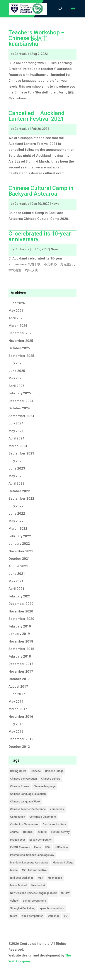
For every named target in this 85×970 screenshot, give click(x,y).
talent (13, 915)
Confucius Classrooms (24, 824)
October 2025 (19, 348)
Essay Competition (40, 839)
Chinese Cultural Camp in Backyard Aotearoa (40, 191)
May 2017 (16, 702)
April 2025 (16, 386)
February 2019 (19, 626)
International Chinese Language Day (32, 854)
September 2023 (21, 453)
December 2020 (20, 604)
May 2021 (16, 581)
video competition (32, 915)
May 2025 (16, 378)
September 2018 (21, 649)
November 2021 (20, 551)
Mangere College (63, 862)
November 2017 (20, 671)
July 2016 (16, 724)
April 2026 (16, 318)
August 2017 (18, 686)
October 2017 (19, 679)
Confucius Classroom (42, 816)
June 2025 (16, 371)
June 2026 (16, 303)
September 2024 (21, 416)
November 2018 (20, 641)
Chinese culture (50, 778)
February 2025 (19, 393)
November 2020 (20, 611)
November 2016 (20, 717)
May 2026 (16, 311)
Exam (37, 847)
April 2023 (16, 483)
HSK (47, 847)
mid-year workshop (22, 877)
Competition (17, 816)
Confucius (22, 54)
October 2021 (19, 559)
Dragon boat (17, 839)
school (14, 900)
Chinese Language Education (28, 793)
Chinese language (45, 786)
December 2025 (20, 333)
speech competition (52, 908)
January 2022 (19, 544)
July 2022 (16, 506)
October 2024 (19, 408)
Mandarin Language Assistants (29, 862)
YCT (66, 915)
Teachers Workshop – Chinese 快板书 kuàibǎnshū (36, 38)
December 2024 (20, 401)
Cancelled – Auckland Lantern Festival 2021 (36, 116)
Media (14, 870)
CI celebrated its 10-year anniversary (39, 236)
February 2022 (19, 536)
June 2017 (16, 694)
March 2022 (17, 529)
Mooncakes (55, 877)
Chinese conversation (23, 778)
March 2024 (17, 446)
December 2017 (20, 664)
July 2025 (16, 363)
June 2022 (16, 514)
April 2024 (16, 438)
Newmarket (38, 885)
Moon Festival (18, 885)
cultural (42, 832)
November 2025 (20, 341)
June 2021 (16, 574)
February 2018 (19, 656)
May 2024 (16, 431)
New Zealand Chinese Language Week (33, 893)
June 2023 (16, 468)
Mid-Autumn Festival (34, 870)
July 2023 (16, 461)
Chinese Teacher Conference (28, 809)
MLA (40, 877)
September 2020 (21, 619)
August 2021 (18, 566)
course (14, 832)
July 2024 (16, 423)
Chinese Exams (19, 786)
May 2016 (16, 732)
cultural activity (60, 832)
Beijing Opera (18, 771)
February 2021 (19, 596)
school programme (34, 900)
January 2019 (19, 634)
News (55, 203)
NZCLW (65, 893)
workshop (54, 915)
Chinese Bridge (54, 771)
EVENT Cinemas (20, 847)
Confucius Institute (54, 824)
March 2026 (17, 326)
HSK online (61, 847)
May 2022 (16, 521)
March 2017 (17, 709)
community (57, 809)
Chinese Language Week (25, 801)
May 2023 (16, 476)
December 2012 (20, 739)
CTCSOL (28, 832)
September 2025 (21, 356)
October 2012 (19, 747)
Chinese (36, 771)
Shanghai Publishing (22, 908)
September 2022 (21, 498)
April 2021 (16, 589)
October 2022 (19, 491)
